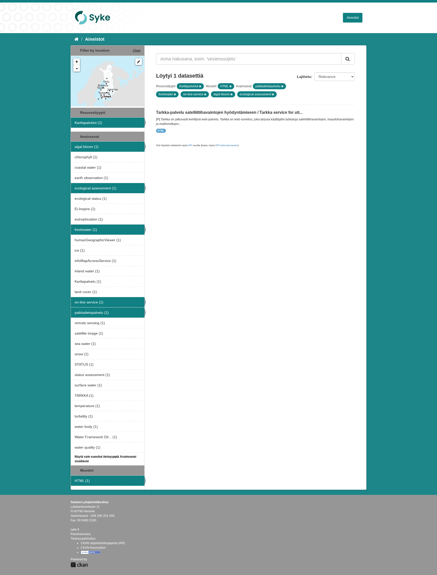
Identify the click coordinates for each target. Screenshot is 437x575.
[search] (348, 59)
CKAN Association (93, 547)
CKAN (79, 564)
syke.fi (75, 529)
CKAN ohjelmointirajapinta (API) (103, 543)
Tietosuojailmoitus (83, 538)
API (190, 145)
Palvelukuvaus (81, 534)
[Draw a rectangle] (138, 61)
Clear (137, 50)
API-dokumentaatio (226, 145)
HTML (161, 130)
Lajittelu (304, 77)
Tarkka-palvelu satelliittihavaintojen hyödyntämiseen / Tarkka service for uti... (229, 112)
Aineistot (353, 17)
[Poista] (200, 86)
